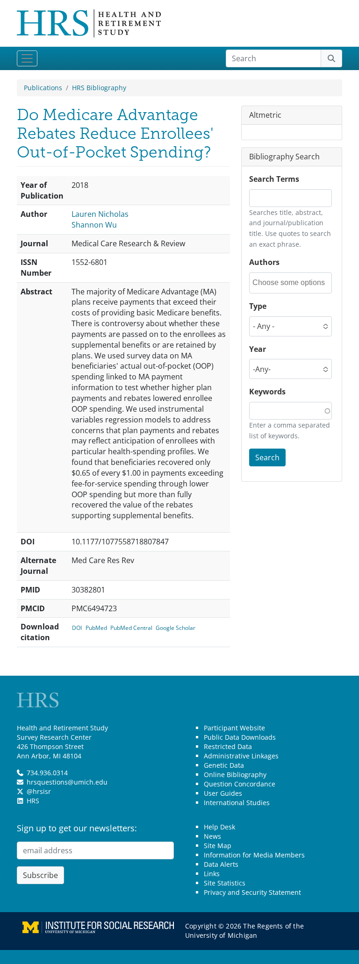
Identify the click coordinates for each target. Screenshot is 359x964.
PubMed (96, 628)
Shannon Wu (94, 225)
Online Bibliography (235, 774)
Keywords (267, 391)
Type (257, 306)
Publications (43, 87)
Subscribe (40, 875)
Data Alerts (221, 864)
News (212, 836)
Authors (264, 262)
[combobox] (291, 283)
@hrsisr (39, 791)
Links (212, 873)
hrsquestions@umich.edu (67, 782)
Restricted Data (228, 746)
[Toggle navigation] (27, 58)
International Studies (237, 802)
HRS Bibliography (99, 87)
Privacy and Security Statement (252, 892)
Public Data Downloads (240, 737)
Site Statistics (224, 882)
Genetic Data (224, 765)
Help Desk (219, 826)
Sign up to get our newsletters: (77, 828)
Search (267, 457)
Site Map (217, 845)
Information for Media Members (254, 854)
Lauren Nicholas (100, 214)
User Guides (223, 793)
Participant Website (234, 727)
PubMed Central (131, 628)
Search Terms (274, 179)
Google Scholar (175, 628)
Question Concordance (239, 783)
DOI (77, 628)
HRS (33, 800)
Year (257, 349)
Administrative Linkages (241, 755)
